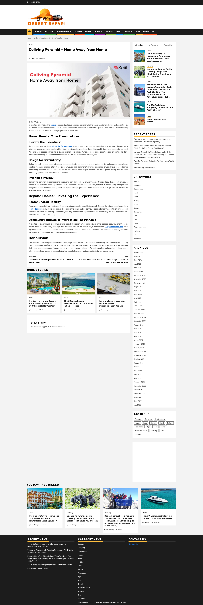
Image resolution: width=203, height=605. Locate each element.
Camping (137, 185)
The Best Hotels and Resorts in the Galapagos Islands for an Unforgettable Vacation (103, 260)
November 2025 (140, 279)
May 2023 (137, 374)
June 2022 (138, 401)
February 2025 (139, 310)
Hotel (97, 32)
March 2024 (138, 340)
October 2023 (139, 359)
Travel (126, 32)
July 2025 (137, 291)
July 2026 (137, 256)
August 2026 (138, 252)
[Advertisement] (153, 460)
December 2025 (140, 275)
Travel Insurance (140, 227)
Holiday (78, 32)
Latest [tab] (141, 45)
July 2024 (137, 329)
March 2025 (138, 306)
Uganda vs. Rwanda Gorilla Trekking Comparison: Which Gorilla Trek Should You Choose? (159, 73)
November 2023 (140, 355)
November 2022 (140, 386)
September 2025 (140, 283)
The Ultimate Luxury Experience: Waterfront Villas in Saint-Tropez (51, 260)
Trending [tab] (168, 45)
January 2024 (139, 348)
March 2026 (138, 272)
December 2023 (140, 352)
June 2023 (138, 371)
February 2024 (139, 344)
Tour (135, 219)
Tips (118, 32)
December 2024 (140, 317)
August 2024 (138, 325)
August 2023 (138, 363)
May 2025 (137, 298)
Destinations (63, 32)
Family (88, 32)
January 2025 (139, 313)
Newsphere (109, 602)
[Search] (174, 31)
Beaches (49, 32)
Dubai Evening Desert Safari (144, 168)
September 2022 (140, 394)
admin (43, 58)
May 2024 (137, 333)
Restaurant (138, 212)
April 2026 (137, 268)
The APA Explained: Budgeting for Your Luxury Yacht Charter (160, 107)
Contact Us (148, 32)
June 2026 (138, 260)
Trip (138, 32)
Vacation (137, 239)
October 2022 (139, 390)
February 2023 (139, 382)
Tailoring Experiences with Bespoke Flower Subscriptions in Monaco (112, 303)
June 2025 (138, 294)
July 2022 (137, 397)
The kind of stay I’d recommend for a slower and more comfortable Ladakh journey (158, 57)
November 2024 (140, 321)
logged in (45, 327)
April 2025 (137, 302)
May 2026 (137, 264)
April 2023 (137, 378)
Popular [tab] (155, 45)
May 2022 (137, 405)
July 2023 (137, 367)
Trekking (37, 32)
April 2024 (137, 336)
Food (136, 197)
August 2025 (138, 287)
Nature (109, 32)
